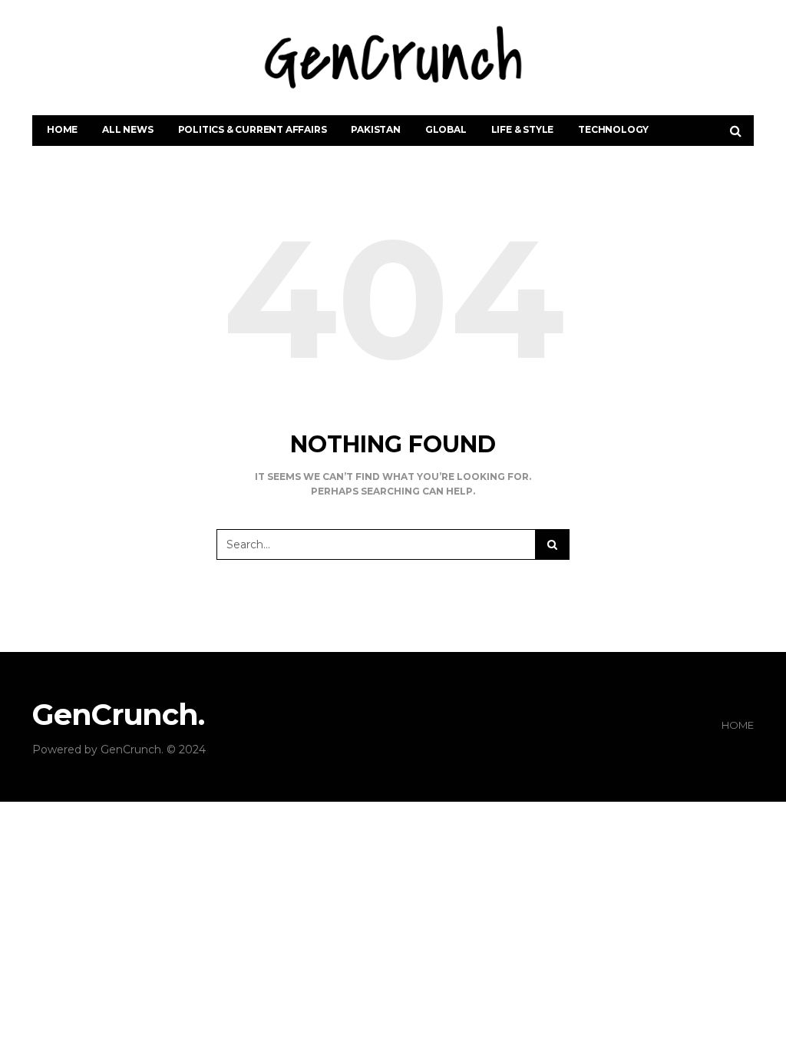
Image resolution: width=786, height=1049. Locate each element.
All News (127, 129)
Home (62, 129)
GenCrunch (131, 749)
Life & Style (522, 129)
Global (446, 129)
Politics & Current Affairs (252, 129)
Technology (613, 129)
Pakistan (375, 129)
